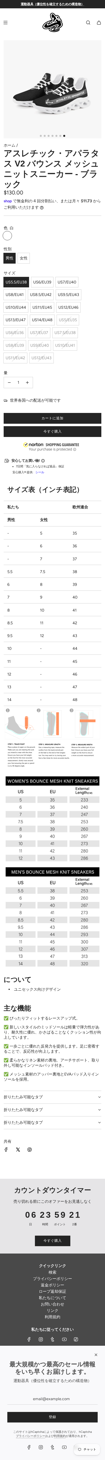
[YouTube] (64, 1339)
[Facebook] (29, 1339)
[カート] (99, 22)
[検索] (88, 22)
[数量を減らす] (9, 382)
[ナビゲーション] (5, 22)
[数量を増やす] (27, 382)
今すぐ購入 (52, 431)
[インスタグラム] (40, 1339)
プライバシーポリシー (30, 1436)
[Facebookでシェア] (6, 1150)
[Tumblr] (52, 1339)
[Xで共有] (17, 1150)
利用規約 (60, 1436)
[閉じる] (96, 1354)
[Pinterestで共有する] (29, 1150)
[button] (41, 136)
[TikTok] (76, 1339)
